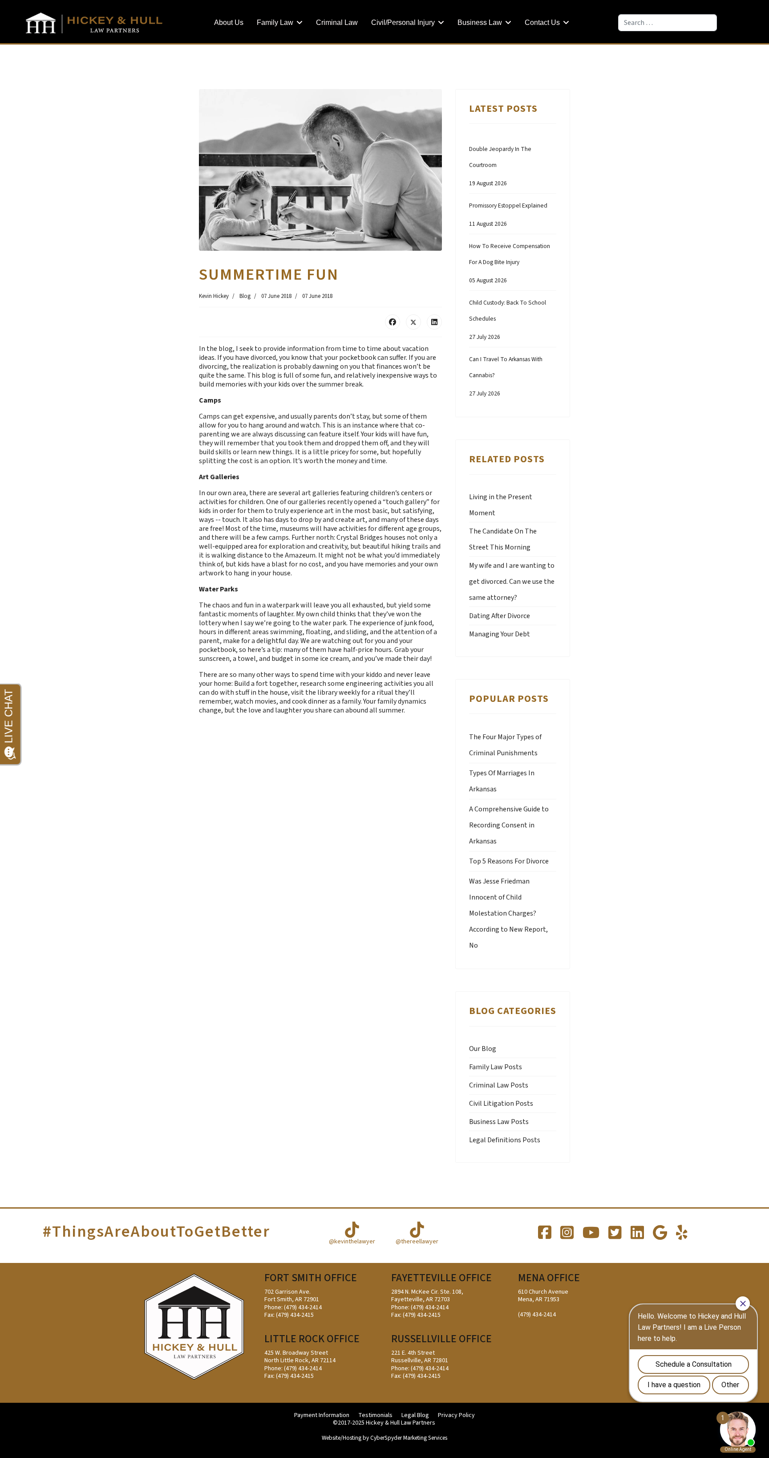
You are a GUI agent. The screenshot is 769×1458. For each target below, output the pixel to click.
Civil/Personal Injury (403, 22)
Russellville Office (441, 1339)
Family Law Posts (495, 1067)
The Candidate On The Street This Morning (503, 539)
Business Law (479, 22)
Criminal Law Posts (498, 1085)
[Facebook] (392, 322)
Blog (245, 296)
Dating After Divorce (499, 616)
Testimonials (375, 1416)
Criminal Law (337, 22)
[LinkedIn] (434, 322)
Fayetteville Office (441, 1278)
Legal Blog (415, 1416)
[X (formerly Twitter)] (413, 322)
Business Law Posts (499, 1122)
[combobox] (667, 22)
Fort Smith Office (310, 1278)
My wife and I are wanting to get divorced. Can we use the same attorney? (511, 582)
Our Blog (482, 1049)
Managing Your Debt (499, 634)
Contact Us (542, 22)
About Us (228, 22)
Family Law (275, 22)
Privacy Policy (456, 1416)
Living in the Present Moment (500, 505)
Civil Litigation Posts (501, 1103)
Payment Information (321, 1416)
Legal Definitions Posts (504, 1140)
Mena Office (549, 1278)
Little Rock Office (312, 1339)
